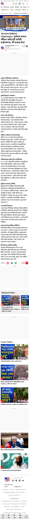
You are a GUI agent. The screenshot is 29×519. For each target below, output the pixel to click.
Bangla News (4, 13)
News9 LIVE (10, 509)
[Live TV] (23, 4)
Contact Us (5, 490)
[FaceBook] (13, 480)
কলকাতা (12, 7)
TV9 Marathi (15, 501)
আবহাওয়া (24, 10)
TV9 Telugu (23, 501)
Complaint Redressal (9, 492)
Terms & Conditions (13, 495)
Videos (11, 13)
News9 (5, 1)
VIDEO (12, 10)
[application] (14, 23)
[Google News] (12, 263)
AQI (16, 4)
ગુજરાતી (21, 1)
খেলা (21, 7)
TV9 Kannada (6, 504)
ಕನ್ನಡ (10, 1)
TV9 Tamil (7, 507)
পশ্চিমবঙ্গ (17, 7)
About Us (11, 490)
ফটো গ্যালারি (17, 10)
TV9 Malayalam (15, 507)
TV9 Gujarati (14, 504)
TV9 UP (22, 507)
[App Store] (18, 487)
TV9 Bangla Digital (9, 45)
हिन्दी (2, 1)
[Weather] (13, 4)
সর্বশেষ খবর (6, 7)
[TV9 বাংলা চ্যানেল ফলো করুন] (19, 3)
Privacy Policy (20, 492)
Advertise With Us (21, 490)
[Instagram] (19, 480)
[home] (1, 7)
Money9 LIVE (18, 509)
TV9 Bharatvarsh (6, 501)
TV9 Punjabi (22, 504)
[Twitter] (16, 480)
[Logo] (2, 3)
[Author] (2, 48)
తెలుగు (13, 1)
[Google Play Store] (9, 486)
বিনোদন (25, 7)
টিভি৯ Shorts (5, 10)
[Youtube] (8, 263)
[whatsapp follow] (16, 263)
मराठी (17, 1)
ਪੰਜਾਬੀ (25, 1)
